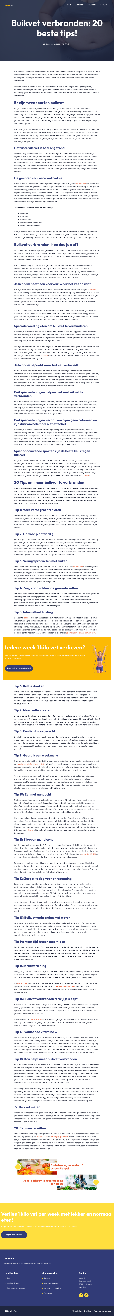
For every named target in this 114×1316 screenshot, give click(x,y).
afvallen (44, 355)
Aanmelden (79, 5)
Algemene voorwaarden (102, 1311)
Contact (103, 5)
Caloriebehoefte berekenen (16, 1288)
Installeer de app (12, 1283)
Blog (8, 1278)
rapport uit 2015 (88, 854)
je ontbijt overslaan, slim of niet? (81, 633)
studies (27, 618)
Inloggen (92, 5)
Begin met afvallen (14, 1234)
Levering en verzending (52, 1288)
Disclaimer (88, 1311)
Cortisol (92, 289)
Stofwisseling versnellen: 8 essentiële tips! (67, 1167)
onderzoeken (36, 1019)
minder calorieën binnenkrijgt (30, 764)
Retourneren (48, 1293)
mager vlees (42, 1136)
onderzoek (81, 183)
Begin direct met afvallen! (19, 668)
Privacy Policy (77, 1311)
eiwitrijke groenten (59, 1136)
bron (86, 475)
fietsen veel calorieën (65, 986)
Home (69, 5)
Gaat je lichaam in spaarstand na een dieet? (43, 1182)
